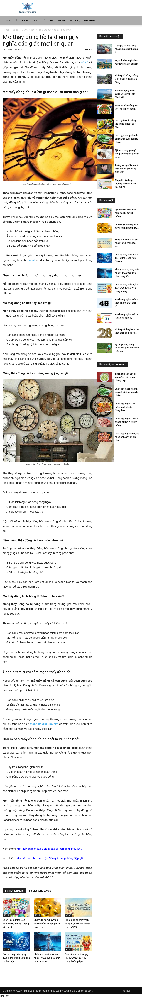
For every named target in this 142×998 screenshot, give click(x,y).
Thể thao (126, 990)
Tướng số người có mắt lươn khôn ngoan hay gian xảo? (126, 168)
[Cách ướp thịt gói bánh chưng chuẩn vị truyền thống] (104, 422)
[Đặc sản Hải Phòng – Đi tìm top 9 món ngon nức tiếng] (104, 109)
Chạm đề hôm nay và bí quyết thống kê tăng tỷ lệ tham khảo (47, 924)
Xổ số (15, 29)
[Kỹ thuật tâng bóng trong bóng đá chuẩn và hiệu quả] (104, 348)
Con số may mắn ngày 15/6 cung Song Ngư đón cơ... (126, 258)
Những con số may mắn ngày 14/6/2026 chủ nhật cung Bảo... (127, 273)
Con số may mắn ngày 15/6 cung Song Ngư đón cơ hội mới (16, 958)
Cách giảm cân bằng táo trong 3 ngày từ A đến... (125, 123)
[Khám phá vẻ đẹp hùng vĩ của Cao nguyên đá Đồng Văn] (104, 79)
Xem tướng (90, 20)
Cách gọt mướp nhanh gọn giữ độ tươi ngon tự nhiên (126, 138)
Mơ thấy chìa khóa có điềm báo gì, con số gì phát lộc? (49, 848)
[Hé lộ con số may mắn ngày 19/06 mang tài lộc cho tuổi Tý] (78, 907)
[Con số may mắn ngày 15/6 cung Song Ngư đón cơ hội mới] (16, 941)
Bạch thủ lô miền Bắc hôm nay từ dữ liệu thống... (125, 213)
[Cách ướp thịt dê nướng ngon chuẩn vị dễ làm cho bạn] (104, 437)
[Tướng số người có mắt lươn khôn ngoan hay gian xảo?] (104, 169)
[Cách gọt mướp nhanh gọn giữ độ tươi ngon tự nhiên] (104, 139)
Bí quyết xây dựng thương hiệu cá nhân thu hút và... (125, 183)
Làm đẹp (60, 20)
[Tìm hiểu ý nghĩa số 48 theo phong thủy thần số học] (104, 303)
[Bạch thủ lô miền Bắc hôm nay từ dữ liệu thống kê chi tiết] (16, 907)
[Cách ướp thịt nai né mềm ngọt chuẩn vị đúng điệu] (104, 407)
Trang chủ (10, 20)
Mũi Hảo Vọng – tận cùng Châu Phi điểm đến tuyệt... (125, 93)
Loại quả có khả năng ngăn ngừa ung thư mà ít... (126, 49)
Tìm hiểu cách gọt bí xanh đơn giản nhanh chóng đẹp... (125, 377)
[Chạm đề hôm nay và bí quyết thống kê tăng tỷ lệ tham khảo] (47, 907)
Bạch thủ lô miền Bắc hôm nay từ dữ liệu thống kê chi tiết (16, 924)
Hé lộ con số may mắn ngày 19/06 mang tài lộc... (126, 243)
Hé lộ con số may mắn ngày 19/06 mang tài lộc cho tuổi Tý (77, 924)
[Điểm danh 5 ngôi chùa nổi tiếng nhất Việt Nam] (104, 64)
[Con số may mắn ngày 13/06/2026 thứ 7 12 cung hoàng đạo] (78, 941)
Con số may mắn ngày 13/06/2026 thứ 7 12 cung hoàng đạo (76, 958)
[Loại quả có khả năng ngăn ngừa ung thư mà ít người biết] (104, 49)
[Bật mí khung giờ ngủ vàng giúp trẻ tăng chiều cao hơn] (104, 154)
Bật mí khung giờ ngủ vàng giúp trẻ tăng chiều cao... (127, 153)
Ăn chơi (24, 20)
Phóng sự (74, 20)
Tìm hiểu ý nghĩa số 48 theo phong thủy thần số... (126, 302)
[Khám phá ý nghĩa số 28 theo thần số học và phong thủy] (104, 333)
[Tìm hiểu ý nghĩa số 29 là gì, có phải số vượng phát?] (104, 318)
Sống (36, 20)
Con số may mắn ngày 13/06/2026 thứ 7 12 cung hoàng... (126, 288)
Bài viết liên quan (14, 890)
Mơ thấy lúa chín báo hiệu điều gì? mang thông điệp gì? (50, 858)
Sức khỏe (47, 20)
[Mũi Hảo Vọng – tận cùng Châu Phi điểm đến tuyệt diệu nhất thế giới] (104, 94)
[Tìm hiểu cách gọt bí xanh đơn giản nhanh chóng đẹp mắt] (104, 377)
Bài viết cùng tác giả (40, 890)
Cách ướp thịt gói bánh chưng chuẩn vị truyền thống (126, 422)
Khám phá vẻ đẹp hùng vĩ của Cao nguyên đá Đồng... (126, 79)
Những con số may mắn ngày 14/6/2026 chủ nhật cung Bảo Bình (47, 958)
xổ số (84, 62)
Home (6, 29)
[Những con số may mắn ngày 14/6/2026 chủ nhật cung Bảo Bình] (47, 941)
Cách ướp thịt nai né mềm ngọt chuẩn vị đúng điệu (125, 407)
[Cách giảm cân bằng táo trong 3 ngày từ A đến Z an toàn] (104, 124)
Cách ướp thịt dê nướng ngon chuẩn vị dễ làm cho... (127, 437)
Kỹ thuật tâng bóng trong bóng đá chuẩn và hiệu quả (127, 347)
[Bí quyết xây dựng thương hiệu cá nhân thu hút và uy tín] (104, 184)
